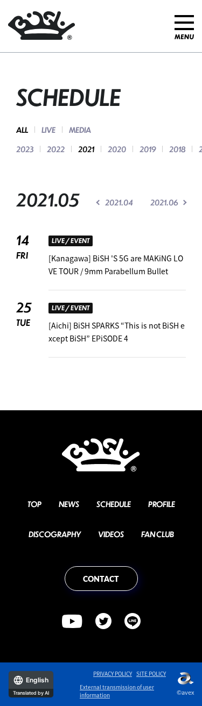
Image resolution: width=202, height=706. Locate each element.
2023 (24, 149)
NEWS (69, 503)
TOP (34, 503)
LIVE (48, 129)
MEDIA (80, 129)
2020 (117, 149)
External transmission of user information (117, 691)
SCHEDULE (113, 503)
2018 (177, 149)
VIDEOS (111, 534)
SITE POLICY (151, 673)
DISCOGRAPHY (55, 534)
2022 (56, 149)
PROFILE (161, 503)
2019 (148, 149)
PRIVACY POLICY (112, 673)
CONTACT (101, 578)
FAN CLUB (157, 534)
